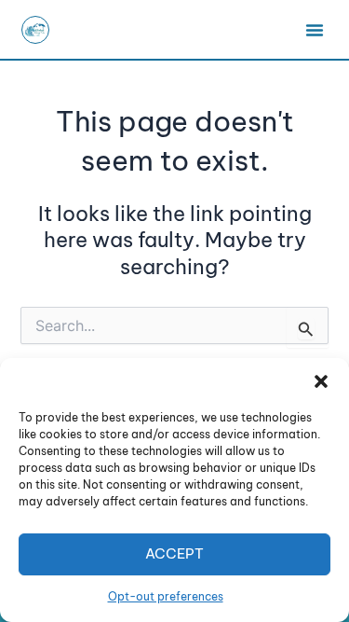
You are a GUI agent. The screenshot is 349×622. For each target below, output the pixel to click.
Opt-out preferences (165, 596)
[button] (321, 381)
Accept (174, 553)
